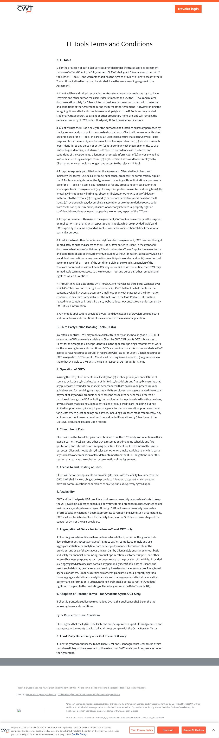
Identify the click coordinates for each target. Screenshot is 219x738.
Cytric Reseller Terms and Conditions (78, 615)
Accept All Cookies (193, 730)
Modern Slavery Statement (84, 694)
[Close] (213, 730)
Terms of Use (70, 687)
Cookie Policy (79, 734)
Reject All (168, 730)
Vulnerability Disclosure (109, 694)
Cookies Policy (64, 694)
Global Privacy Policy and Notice (41, 694)
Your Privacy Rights (142, 730)
